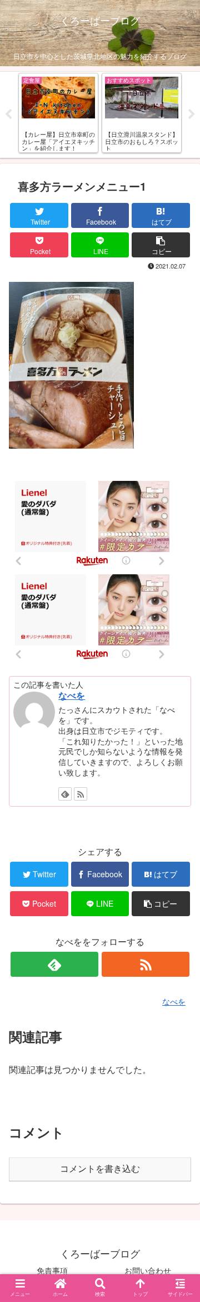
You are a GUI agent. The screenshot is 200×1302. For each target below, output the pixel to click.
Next (191, 114)
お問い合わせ (147, 1270)
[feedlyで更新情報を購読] (65, 794)
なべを (71, 695)
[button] (178, 1064)
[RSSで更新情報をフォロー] (80, 794)
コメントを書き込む (100, 1169)
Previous (8, 114)
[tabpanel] (58, 113)
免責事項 (52, 1270)
